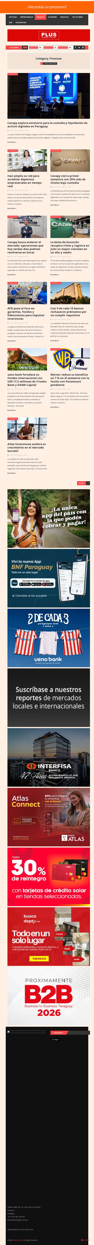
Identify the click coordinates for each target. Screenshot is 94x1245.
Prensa (11, 130)
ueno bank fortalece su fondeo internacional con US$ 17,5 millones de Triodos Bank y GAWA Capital (27, 380)
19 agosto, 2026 (22, 130)
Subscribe (86, 1240)
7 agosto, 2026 (65, 319)
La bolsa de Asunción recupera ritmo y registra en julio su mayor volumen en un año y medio (69, 247)
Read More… (12, 142)
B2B (10, 22)
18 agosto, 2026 (22, 190)
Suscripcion (21, 22)
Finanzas (41, 17)
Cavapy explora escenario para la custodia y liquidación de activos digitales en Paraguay (47, 124)
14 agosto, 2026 (65, 187)
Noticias (13, 17)
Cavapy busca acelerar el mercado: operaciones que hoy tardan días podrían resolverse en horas (25, 247)
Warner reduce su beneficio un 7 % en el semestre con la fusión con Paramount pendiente (69, 380)
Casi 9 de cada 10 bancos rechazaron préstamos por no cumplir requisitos (68, 311)
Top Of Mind (77, 17)
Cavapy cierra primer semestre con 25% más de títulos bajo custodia (68, 179)
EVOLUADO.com (27, 1229)
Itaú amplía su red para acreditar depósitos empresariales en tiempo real (24, 181)
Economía (52, 17)
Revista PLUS (19, 1240)
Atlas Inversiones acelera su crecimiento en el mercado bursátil (26, 447)
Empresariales (26, 17)
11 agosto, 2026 (65, 257)
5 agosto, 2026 (22, 455)
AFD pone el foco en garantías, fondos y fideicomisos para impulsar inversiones (26, 313)
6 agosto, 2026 (22, 389)
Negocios (64, 17)
